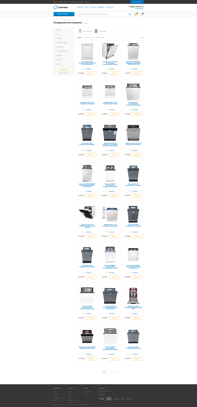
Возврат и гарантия (63, 2)
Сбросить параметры (64, 73)
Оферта (55, 400)
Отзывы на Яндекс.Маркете (76, 2)
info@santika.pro (139, 8)
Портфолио (80, 7)
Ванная (70, 391)
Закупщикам (109, 7)
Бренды (70, 402)
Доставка (93, 7)
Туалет (70, 395)
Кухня (69, 398)
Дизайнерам (101, 7)
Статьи (85, 395)
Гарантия (85, 393)
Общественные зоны (73, 400)
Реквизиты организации (59, 398)
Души (69, 393)
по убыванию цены (99, 37)
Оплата (87, 7)
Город (55, 2)
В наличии (59, 29)
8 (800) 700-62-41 (102, 393)
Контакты (87, 2)
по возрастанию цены (89, 37)
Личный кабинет (137, 1)
